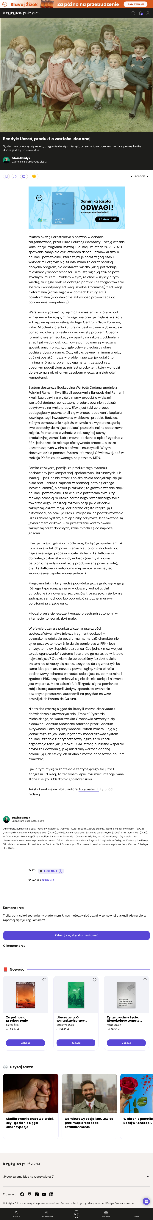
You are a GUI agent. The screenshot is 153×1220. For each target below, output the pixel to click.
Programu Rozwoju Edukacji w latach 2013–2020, (84, 247)
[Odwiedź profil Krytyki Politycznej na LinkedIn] (51, 1194)
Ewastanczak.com (124, 1203)
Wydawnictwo (47, 1216)
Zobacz (25, 1042)
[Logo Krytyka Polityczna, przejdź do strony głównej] (22, 13)
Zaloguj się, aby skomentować (76, 935)
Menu (137, 1216)
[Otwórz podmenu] (148, 1176)
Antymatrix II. (89, 789)
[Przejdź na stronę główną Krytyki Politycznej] (21, 1164)
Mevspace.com (96, 1203)
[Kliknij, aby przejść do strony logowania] (148, 13)
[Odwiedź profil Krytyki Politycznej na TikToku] (37, 1194)
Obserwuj (106, 1216)
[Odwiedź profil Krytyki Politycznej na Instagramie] (29, 1194)
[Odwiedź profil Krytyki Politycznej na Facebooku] (22, 1194)
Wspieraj (16, 1216)
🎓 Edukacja (48, 871)
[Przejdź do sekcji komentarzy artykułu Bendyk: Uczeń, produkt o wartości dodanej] (24, 176)
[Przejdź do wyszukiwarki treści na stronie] (133, 13)
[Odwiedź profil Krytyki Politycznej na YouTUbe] (44, 1194)
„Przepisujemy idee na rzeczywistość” (28, 1177)
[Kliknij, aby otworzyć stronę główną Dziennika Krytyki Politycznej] (76, 1214)
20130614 (47, 880)
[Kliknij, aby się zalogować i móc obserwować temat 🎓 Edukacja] (60, 871)
